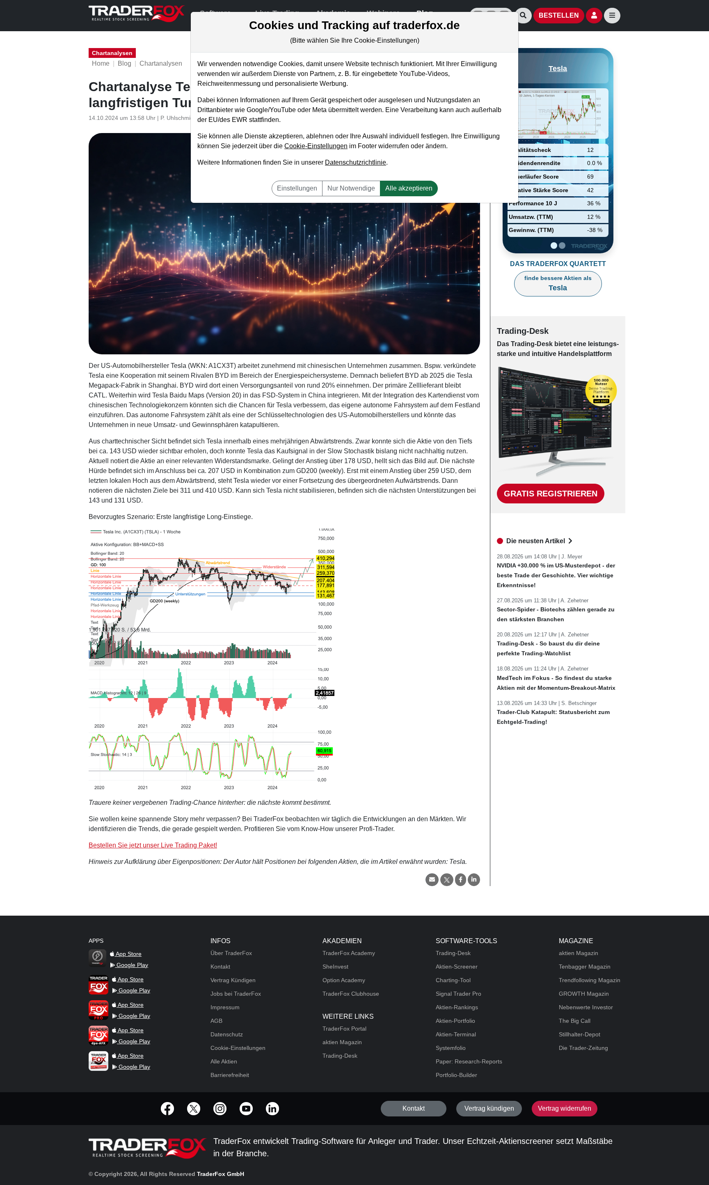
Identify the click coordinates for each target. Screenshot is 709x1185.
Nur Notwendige (351, 188)
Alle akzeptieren (408, 188)
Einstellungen (297, 188)
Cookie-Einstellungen (316, 145)
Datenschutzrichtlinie (355, 162)
